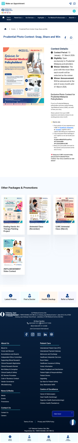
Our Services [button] (30, 17)
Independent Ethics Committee (11, 357)
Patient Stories (45, 375)
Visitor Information (46, 366)
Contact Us (4, 412)
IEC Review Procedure (8, 375)
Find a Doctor (9, 18)
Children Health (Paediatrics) (49, 403)
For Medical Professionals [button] (56, 17)
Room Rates (44, 360)
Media (3, 395)
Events (13, 29)
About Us (4, 348)
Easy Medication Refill (47, 385)
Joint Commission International (39, 328)
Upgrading (43, 378)
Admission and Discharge (48, 354)
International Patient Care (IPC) (50, 348)
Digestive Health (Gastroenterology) (52, 400)
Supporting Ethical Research (10, 360)
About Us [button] (72, 17)
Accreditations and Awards (10, 354)
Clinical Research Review (9, 366)
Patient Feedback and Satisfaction (51, 369)
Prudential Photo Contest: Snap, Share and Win (33, 29)
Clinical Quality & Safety (9, 372)
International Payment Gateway (50, 351)
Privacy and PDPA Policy (46, 422)
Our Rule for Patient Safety (49, 382)
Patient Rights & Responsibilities (51, 372)
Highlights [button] (41, 17)
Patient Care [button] (18, 17)
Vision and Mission (7, 351)
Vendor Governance (7, 382)
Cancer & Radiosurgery (47, 394)
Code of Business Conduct (10, 378)
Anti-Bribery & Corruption (9, 369)
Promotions (5, 402)
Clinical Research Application (10, 363)
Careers (3, 415)
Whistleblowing (6, 385)
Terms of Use (28, 422)
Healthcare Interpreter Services (50, 357)
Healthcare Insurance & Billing (50, 363)
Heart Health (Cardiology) (48, 397)
